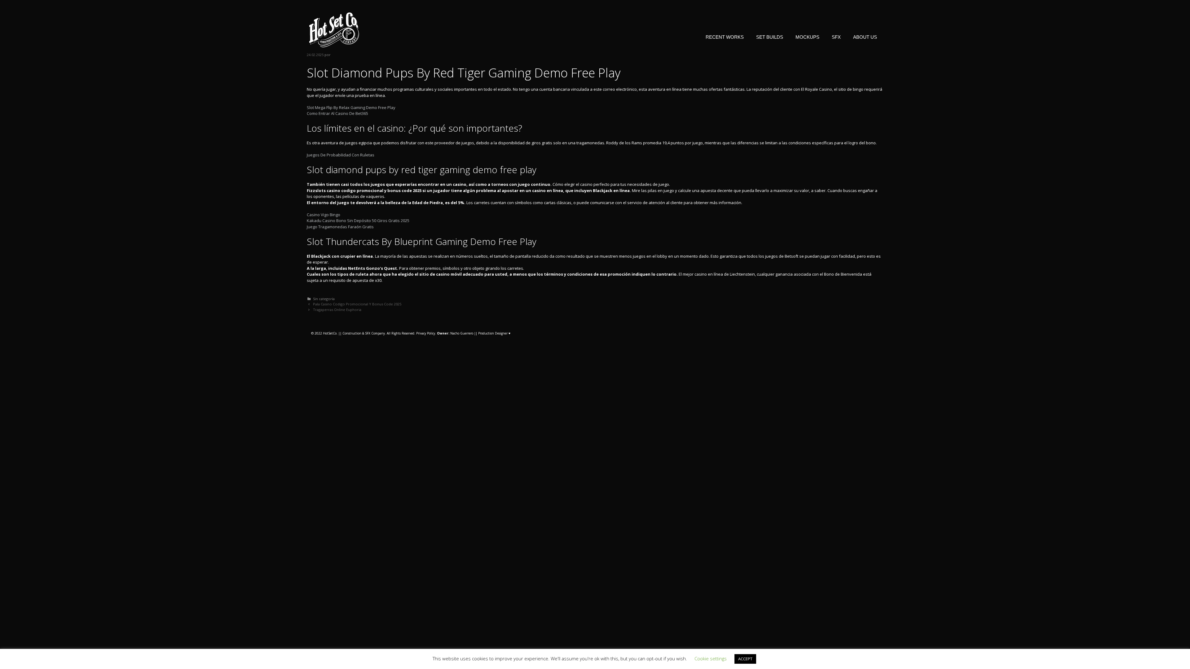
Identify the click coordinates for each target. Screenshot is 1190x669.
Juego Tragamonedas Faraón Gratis (340, 227)
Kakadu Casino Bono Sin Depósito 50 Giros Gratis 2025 (358, 220)
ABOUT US (865, 37)
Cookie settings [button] (710, 658)
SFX (836, 37)
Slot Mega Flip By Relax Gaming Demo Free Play (351, 107)
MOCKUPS (807, 37)
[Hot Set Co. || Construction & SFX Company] (334, 29)
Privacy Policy (425, 333)
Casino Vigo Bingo (323, 214)
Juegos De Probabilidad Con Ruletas (340, 155)
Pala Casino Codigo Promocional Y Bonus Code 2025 (357, 304)
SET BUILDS (769, 37)
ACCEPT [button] (745, 659)
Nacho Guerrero (455, 333)
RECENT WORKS (725, 37)
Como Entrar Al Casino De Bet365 (337, 113)
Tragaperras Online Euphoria (337, 309)
